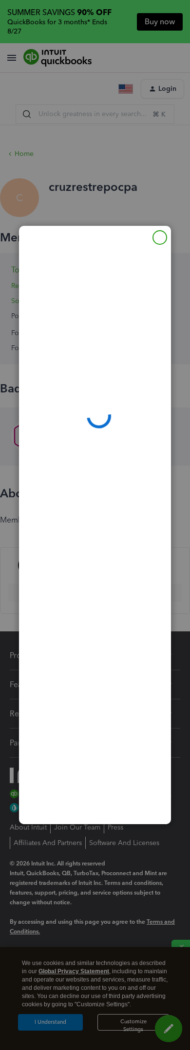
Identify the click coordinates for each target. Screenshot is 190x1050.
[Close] (159, 237)
